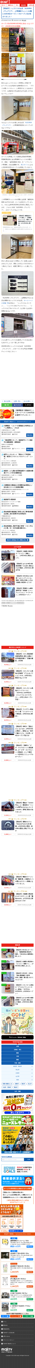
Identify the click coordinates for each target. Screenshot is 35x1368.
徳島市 (17, 1083)
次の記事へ (27, 401)
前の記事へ (7, 401)
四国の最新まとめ (7, 1083)
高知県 (24, 20)
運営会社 (5, 1325)
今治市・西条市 (7, 1087)
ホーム (4, 1321)
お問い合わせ (6, 1336)
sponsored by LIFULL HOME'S (23, 1234)
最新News (10, 5)
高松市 (23, 1083)
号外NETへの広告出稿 (8, 1332)
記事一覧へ (17, 401)
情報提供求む (6, 1329)
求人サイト (24, 164)
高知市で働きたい (10, 421)
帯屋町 (3, 603)
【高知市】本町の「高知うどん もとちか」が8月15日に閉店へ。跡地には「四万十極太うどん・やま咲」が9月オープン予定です (24, 731)
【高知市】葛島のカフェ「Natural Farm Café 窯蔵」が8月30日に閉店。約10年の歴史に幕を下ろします (24, 826)
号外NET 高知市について (9, 1343)
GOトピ (3, 5)
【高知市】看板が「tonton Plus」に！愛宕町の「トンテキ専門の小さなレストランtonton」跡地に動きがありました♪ (24, 807)
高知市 (16, 1087)
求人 (17, 5)
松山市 (30, 1083)
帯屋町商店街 (20, 603)
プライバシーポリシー (8, 1340)
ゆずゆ (11, 606)
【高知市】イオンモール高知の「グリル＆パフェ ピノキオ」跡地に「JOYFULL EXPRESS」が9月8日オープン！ (24, 989)
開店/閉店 (23, 5)
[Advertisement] (17, 627)
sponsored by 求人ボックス (24, 421)
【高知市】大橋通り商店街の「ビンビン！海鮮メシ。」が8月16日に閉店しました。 (24, 964)
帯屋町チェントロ (11, 603)
